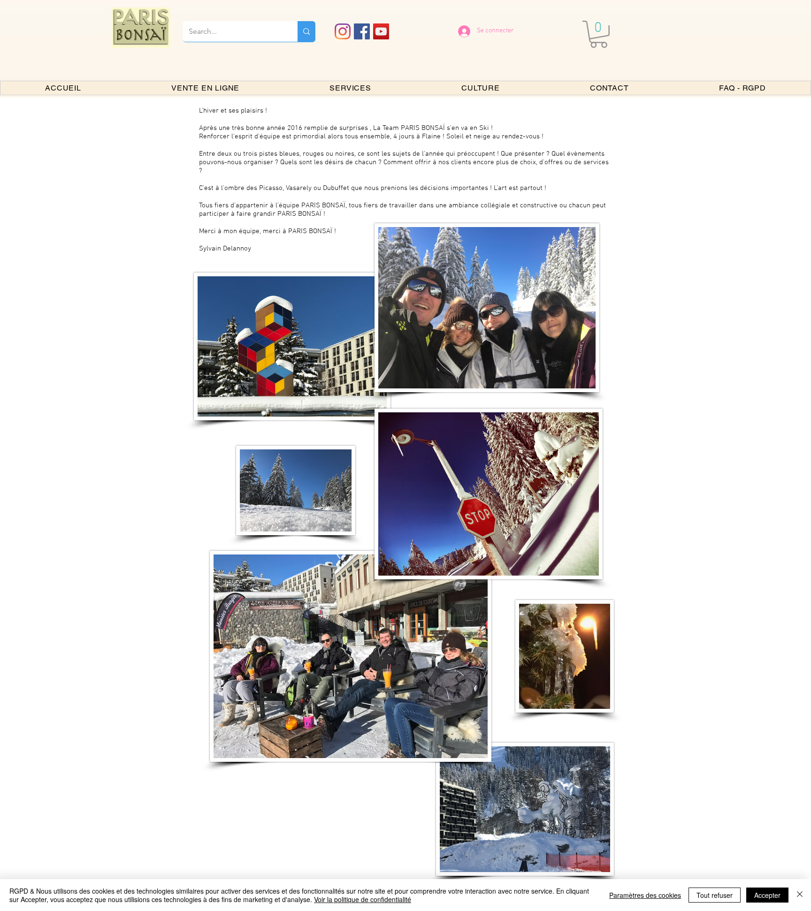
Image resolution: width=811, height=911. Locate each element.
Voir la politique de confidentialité (362, 899)
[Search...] (306, 31)
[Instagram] (343, 31)
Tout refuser (714, 895)
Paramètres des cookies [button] (645, 895)
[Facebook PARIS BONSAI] (362, 31)
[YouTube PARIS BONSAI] (381, 31)
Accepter (767, 895)
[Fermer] (799, 895)
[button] (598, 34)
